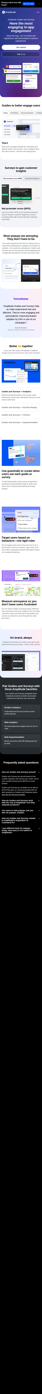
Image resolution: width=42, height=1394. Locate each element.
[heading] (11, 3)
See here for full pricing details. (13, 795)
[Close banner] (39, 3)
